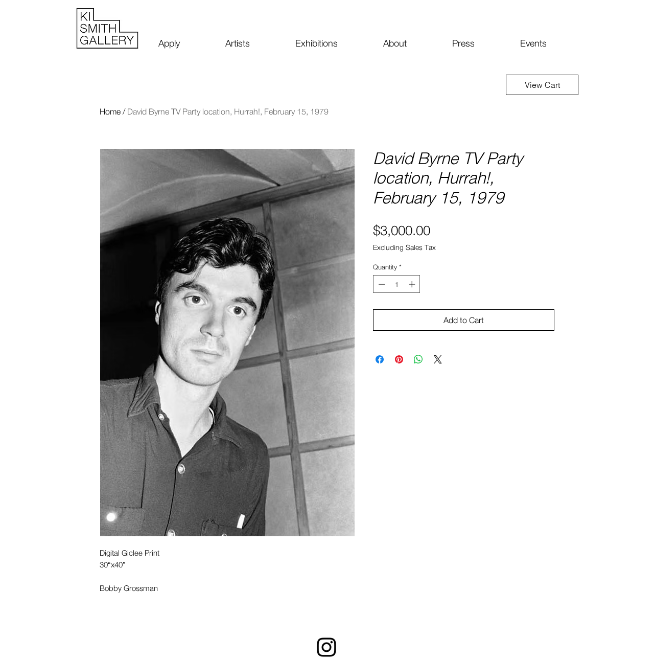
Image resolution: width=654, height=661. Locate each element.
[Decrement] (381, 284)
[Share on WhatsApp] (418, 359)
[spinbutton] (397, 284)
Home (110, 111)
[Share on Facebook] (379, 359)
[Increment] (413, 284)
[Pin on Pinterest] (399, 359)
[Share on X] (438, 359)
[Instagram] (326, 647)
